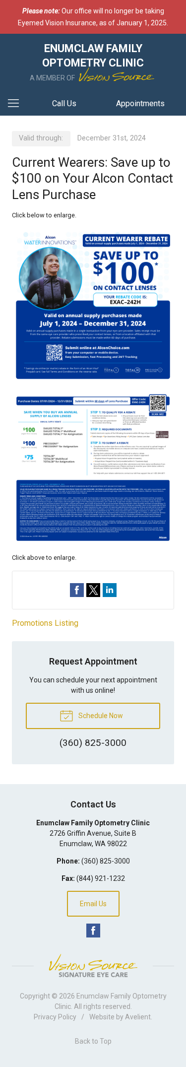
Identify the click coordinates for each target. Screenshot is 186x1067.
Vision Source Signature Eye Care (93, 965)
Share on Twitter (93, 590)
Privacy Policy (55, 1017)
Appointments (140, 103)
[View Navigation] (17, 104)
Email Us (93, 904)
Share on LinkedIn (110, 590)
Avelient (138, 1017)
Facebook (93, 930)
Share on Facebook (77, 590)
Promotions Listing (45, 623)
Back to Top (93, 1041)
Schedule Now (100, 716)
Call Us (64, 103)
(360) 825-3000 (105, 861)
